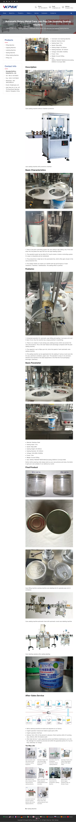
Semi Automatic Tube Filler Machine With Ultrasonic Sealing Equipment (30, 762)
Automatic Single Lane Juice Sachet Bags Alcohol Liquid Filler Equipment (42, 762)
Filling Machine (10, 45)
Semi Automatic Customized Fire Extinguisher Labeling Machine (54, 782)
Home (4, 13)
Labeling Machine (11, 50)
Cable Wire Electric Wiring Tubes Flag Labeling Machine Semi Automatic (42, 801)
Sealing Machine (31, 808)
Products (20, 13)
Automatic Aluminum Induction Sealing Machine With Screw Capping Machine (30, 801)
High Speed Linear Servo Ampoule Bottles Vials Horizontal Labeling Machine (30, 782)
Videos (28, 13)
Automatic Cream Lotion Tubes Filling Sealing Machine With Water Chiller (66, 762)
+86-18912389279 (42, 7)
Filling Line (9, 57)
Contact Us (53, 13)
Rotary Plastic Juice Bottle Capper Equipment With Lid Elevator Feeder (65, 782)
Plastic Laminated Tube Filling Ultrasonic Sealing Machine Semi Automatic (42, 782)
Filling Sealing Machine (12, 55)
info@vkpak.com (56, 7)
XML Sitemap (55, 820)
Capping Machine (11, 47)
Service (37, 13)
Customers (44, 13)
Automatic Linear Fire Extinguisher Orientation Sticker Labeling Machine (54, 762)
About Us (11, 13)
